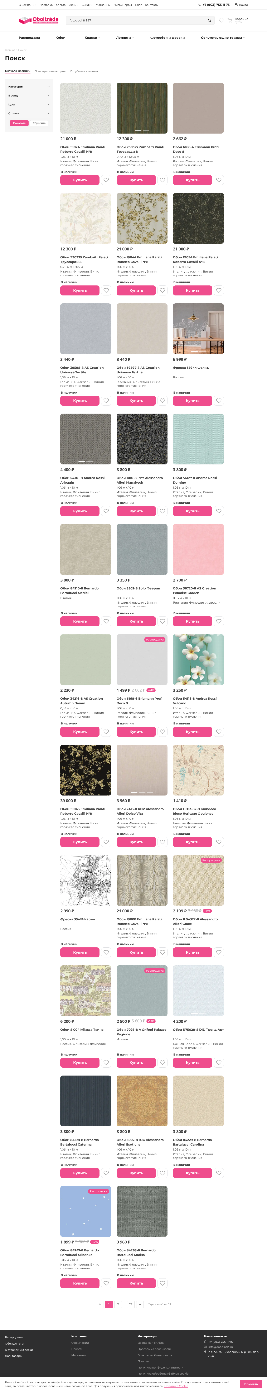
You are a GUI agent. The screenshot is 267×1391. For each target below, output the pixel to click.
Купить (80, 180)
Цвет (11, 104)
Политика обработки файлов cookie (163, 1373)
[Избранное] (221, 20)
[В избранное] (106, 180)
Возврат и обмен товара (155, 1355)
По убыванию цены (84, 71)
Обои (60, 38)
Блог (138, 4)
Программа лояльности (154, 1349)
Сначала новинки (17, 71)
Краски (91, 38)
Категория (16, 86)
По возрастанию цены (50, 71)
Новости (77, 1349)
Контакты (151, 4)
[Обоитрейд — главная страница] (38, 20)
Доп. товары (13, 1355)
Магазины (103, 4)
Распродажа (29, 38)
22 (130, 1304)
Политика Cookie (176, 1386)
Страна (13, 113)
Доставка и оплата (53, 4)
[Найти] (209, 20)
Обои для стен (15, 1343)
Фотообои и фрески (167, 38)
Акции (73, 4)
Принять (251, 1384)
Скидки (87, 4)
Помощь (143, 1361)
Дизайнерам (123, 4)
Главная (10, 50)
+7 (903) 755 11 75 (216, 5)
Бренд (13, 95)
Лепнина (123, 38)
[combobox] (135, 20)
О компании (27, 4)
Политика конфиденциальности (160, 1367)
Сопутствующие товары (221, 38)
